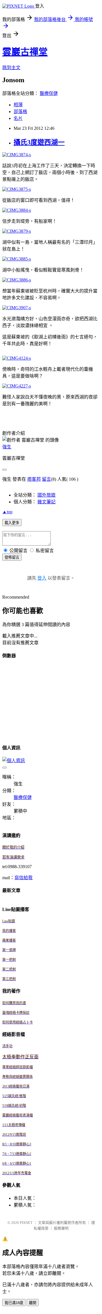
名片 (18, 118)
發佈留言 (12, 557)
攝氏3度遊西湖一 (39, 142)
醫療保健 (49, 93)
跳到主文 (11, 67)
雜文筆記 (46, 501)
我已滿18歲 (14, 1303)
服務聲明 (61, 1228)
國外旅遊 (46, 495)
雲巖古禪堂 (25, 52)
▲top (7, 511)
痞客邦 (34, 479)
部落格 (20, 111)
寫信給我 (23, 877)
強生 (6, 446)
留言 (46, 479)
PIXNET (26, 1222)
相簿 (18, 104)
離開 (32, 1303)
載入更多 (12, 523)
